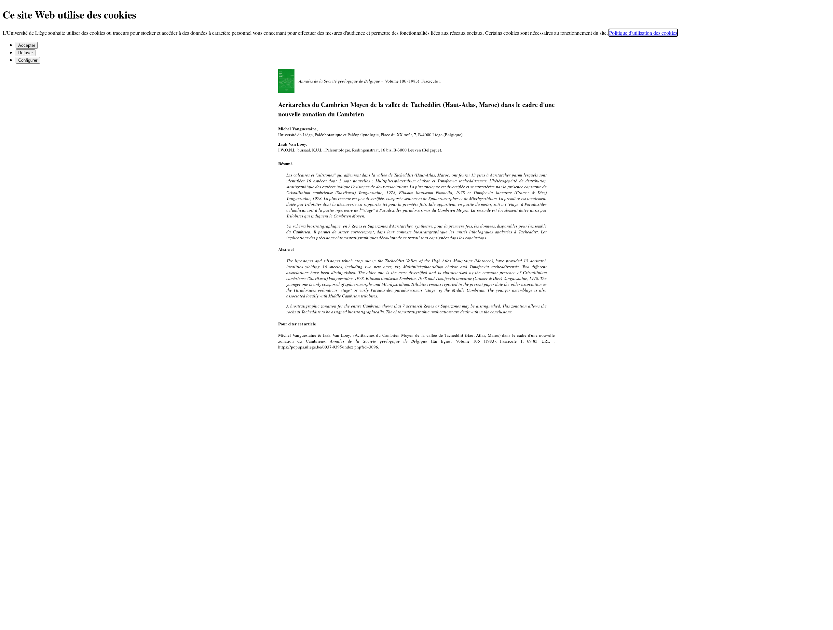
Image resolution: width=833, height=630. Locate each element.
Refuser (25, 52)
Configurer (27, 60)
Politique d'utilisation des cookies (643, 32)
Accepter (26, 45)
